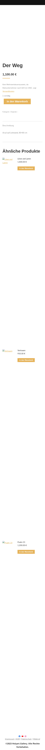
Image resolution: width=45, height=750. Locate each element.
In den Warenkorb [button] (26, 168)
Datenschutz (26, 739)
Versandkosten (8, 91)
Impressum (9, 739)
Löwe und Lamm (24, 159)
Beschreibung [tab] (8, 125)
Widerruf (36, 739)
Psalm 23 (21, 542)
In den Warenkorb (17, 101)
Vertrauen (21, 350)
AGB (18, 739)
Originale (13, 112)
